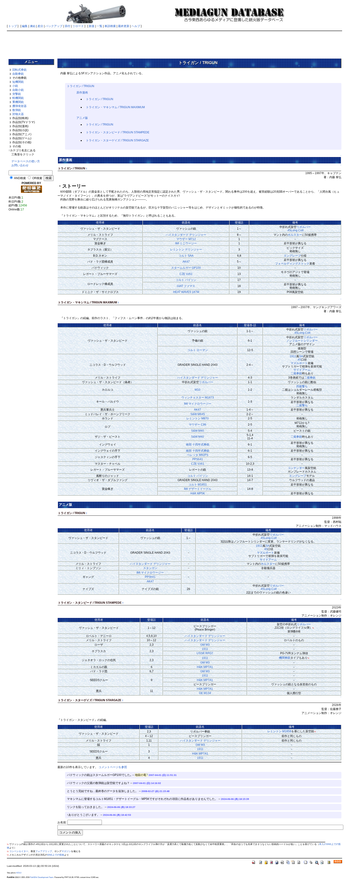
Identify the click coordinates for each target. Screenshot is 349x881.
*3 (315, 732)
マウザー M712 (186, 239)
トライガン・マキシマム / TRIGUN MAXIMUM (115, 107)
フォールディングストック (292, 263)
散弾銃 (16, 110)
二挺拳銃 (296, 373)
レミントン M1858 (279, 731)
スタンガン (150, 568)
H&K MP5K (197, 493)
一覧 (99, 26)
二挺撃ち (302, 405)
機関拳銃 (284, 657)
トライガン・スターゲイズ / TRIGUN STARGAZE (117, 140)
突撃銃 (16, 94)
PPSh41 (197, 459)
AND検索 (20, 178)
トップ (12, 26)
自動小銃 (18, 90)
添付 (67, 26)
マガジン (66, 851)
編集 (25, 26)
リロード (78, 26)
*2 (308, 658)
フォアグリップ (43, 851)
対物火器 (18, 114)
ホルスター (295, 234)
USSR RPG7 (205, 653)
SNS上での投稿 (55, 854)
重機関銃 (18, 102)
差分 (40, 26)
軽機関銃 (18, 98)
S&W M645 (197, 414)
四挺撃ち (302, 386)
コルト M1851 (198, 484)
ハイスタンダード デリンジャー (186, 234)
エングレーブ (292, 255)
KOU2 (18, 873)
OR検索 (37, 178)
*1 (313, 628)
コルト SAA (186, 255)
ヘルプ (136, 26)
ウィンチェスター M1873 (197, 397)
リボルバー (304, 227)
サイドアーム (302, 369)
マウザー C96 (197, 424)
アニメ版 (82, 118)
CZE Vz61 (186, 274)
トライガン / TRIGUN (80, 86)
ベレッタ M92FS (197, 455)
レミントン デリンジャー (186, 249)
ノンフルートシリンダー (302, 340)
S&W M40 (197, 430)
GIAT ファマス (186, 286)
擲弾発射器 (19, 106)
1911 (293, 356)
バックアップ (53, 26)
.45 (299, 359)
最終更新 (123, 26)
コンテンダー (296, 468)
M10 (197, 389)
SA (301, 356)
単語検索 (110, 26)
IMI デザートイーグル (197, 489)
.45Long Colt (295, 230)
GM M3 (205, 644)
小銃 (15, 86)
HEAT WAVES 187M (186, 292)
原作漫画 (82, 92)
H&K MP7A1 (205, 667)
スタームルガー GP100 (186, 267)
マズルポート (299, 363)
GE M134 (205, 693)
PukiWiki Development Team (41, 877)
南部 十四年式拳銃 (197, 444)
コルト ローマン (197, 350)
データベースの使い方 (25, 161)
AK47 (186, 261)
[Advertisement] (174, 43)
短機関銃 (18, 81)
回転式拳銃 (19, 69)
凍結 (32, 26)
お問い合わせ (19, 165)
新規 (91, 26)
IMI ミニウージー (186, 243)
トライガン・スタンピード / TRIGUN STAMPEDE (117, 132)
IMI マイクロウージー (197, 403)
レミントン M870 (197, 418)
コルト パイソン (186, 280)
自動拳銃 (18, 73)
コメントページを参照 (113, 767)
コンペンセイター (18, 851)
